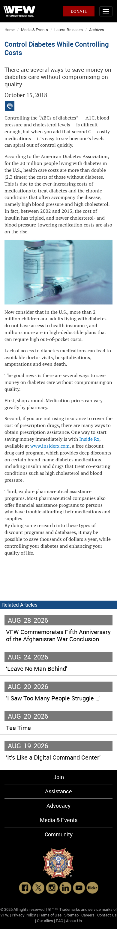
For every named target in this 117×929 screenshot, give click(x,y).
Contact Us (107, 915)
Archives (96, 29)
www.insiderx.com (50, 446)
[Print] (9, 104)
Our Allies (45, 920)
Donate (79, 11)
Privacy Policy (24, 915)
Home (9, 29)
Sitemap (71, 915)
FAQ (59, 920)
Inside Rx (89, 439)
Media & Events (34, 29)
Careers (87, 915)
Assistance (58, 791)
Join (58, 776)
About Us (74, 920)
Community (59, 834)
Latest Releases (68, 29)
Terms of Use (50, 915)
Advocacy (58, 805)
